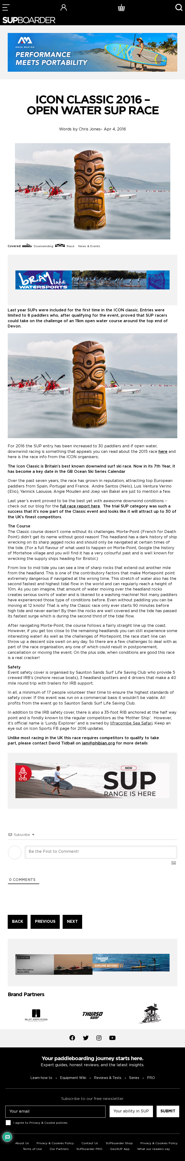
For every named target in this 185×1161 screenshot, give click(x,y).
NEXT (72, 922)
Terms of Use (32, 1149)
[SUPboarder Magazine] (28, 20)
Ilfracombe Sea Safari (131, 723)
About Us (22, 1143)
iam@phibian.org (98, 743)
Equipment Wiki (73, 1078)
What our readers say (153, 1149)
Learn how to (41, 1078)
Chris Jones (90, 129)
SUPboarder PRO (89, 1149)
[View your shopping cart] (121, 7)
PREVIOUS (45, 922)
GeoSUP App (120, 1149)
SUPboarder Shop (119, 1143)
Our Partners (59, 1149)
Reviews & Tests (107, 1078)
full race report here (80, 506)
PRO (151, 1078)
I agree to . (40, 1122)
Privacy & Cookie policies (48, 1122)
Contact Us (89, 1143)
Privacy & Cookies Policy (55, 1143)
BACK (17, 922)
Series (134, 1078)
